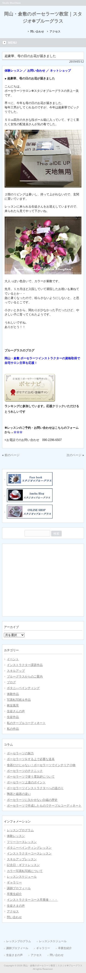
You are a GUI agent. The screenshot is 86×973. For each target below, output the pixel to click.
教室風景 (13, 705)
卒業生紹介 (14, 894)
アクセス (55, 31)
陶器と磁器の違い (19, 794)
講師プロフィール (19, 888)
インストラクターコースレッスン (29, 853)
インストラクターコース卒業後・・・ (32, 899)
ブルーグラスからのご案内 (25, 676)
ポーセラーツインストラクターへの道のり (35, 788)
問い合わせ (37, 31)
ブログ (11, 682)
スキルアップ (16, 670)
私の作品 (13, 728)
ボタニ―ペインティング (23, 688)
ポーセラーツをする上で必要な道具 (31, 759)
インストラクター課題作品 (25, 665)
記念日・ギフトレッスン (23, 865)
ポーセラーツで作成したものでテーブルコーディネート (44, 805)
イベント (13, 659)
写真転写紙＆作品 (19, 699)
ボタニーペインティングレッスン (29, 847)
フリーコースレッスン (22, 842)
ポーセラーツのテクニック (25, 771)
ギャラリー (14, 882)
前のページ (12, 455)
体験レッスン (16, 836)
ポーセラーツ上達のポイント (26, 782)
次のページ (74, 455)
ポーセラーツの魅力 (20, 753)
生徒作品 (13, 717)
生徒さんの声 (16, 711)
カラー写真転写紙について (25, 871)
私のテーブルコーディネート (26, 723)
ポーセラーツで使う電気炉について (31, 776)
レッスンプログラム (20, 830)
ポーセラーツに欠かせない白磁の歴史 (32, 800)
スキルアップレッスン (22, 859)
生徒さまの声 (16, 905)
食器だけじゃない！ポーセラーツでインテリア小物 (41, 765)
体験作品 (13, 694)
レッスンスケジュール (22, 876)
